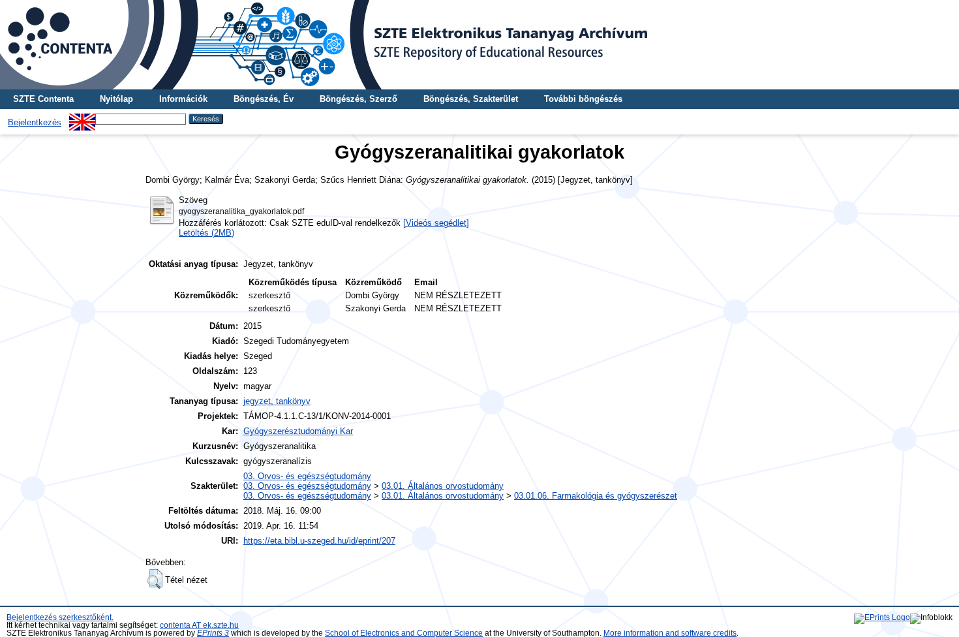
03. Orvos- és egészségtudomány (307, 476)
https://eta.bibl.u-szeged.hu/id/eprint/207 (319, 541)
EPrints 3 (213, 633)
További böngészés (583, 99)
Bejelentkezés (34, 122)
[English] (82, 118)
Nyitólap (116, 99)
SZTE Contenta (43, 99)
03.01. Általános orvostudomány (443, 486)
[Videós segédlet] (436, 223)
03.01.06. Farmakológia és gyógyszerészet (595, 496)
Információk (183, 99)
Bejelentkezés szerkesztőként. (60, 617)
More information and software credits (670, 633)
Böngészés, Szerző (358, 99)
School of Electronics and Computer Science (404, 633)
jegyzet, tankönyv (277, 401)
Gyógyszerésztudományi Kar (298, 431)
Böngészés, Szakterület (470, 99)
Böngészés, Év (264, 99)
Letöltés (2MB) (206, 233)
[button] (154, 579)
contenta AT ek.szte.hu (199, 625)
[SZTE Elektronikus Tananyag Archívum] (479, 44)
